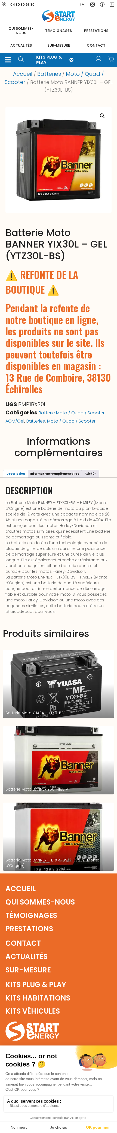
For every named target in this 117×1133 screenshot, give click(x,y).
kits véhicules (32, 1011)
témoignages (58, 30)
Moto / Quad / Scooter (71, 421)
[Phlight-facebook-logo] (102, 4)
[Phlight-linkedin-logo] (112, 4)
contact (96, 45)
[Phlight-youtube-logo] (82, 4)
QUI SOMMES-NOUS (20, 30)
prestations (96, 30)
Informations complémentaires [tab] (54, 474)
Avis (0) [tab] (90, 474)
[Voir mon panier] (111, 58)
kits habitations (37, 998)
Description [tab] (16, 474)
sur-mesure (58, 45)
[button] (7, 60)
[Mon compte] (98, 58)
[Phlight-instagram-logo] (92, 4)
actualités (21, 45)
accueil (20, 889)
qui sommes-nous (40, 902)
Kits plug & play (35, 985)
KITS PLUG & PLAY (49, 59)
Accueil (22, 74)
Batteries (49, 74)
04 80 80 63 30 (22, 4)
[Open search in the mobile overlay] (22, 59)
